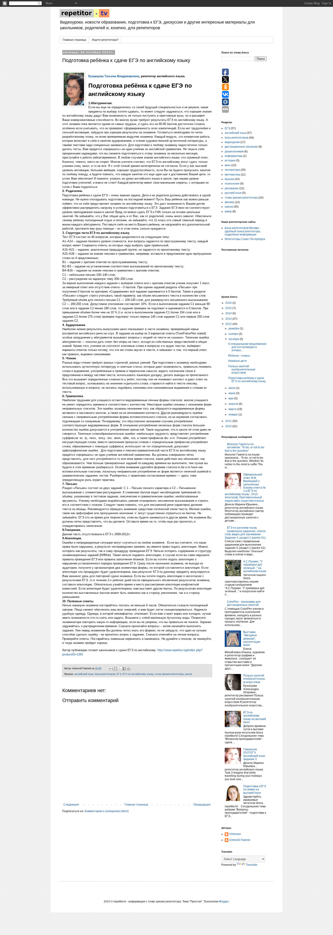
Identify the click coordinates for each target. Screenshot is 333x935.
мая (231, 398)
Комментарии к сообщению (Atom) (106, 811)
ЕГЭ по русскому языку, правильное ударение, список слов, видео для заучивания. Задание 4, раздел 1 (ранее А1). (245, 532)
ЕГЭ (118, 674)
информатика (233, 156)
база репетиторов (105, 674)
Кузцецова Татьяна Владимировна (113, 76)
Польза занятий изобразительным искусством (241, 369)
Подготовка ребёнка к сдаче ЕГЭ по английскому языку (247, 379)
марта (233, 409)
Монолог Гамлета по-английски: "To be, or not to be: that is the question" (245, 447)
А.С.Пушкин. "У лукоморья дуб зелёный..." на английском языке (254, 566)
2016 (228, 302)
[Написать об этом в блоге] (115, 668)
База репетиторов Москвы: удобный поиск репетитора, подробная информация (243, 231)
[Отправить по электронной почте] (111, 668)
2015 (228, 308)
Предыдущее (202, 804)
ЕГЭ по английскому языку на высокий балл (254, 717)
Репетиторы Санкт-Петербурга (245, 239)
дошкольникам (234, 151)
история (230, 160)
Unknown (235, 834)
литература (232, 169)
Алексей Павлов (239, 840)
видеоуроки (232, 142)
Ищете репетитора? (105, 39)
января (234, 414)
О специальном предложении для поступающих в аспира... (247, 347)
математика (232, 174)
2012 (228, 324)
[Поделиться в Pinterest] (128, 668)
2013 (228, 318)
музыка (229, 179)
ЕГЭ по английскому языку (138, 674)
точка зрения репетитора (169, 674)
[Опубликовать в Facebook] (124, 668)
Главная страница (74, 39)
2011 (228, 421)
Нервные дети (237, 360)
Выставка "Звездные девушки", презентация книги (251, 639)
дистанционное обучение (241, 146)
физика (229, 202)
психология (232, 183)
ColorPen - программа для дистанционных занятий (244, 603)
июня (232, 393)
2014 (228, 313)
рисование (232, 188)
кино (228, 165)
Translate (251, 864)
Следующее (71, 804)
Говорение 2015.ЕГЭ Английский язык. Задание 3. (254, 754)
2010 (228, 426)
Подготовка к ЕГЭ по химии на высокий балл (254, 789)
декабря (234, 328)
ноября (234, 334)
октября (234, 339)
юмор (228, 211)
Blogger (224, 901)
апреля (234, 403)
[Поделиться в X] (120, 668)
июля (232, 388)
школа (188, 674)
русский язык (233, 192)
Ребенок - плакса (239, 355)
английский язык (83, 674)
